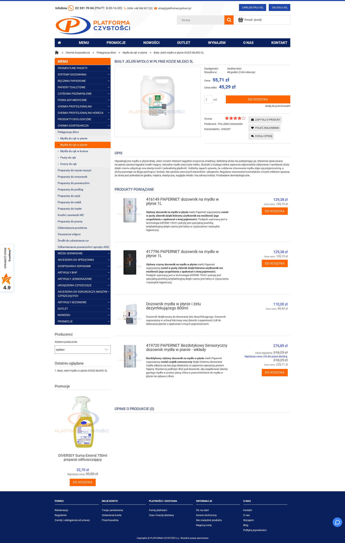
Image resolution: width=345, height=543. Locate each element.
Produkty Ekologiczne (74, 119)
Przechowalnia (110, 520)
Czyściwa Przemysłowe (75, 93)
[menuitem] (84, 42)
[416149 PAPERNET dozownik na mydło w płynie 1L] (130, 210)
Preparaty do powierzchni (73, 183)
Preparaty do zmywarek (72, 176)
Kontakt (247, 510)
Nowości (64, 315)
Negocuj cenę (204, 525)
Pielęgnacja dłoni (68, 132)
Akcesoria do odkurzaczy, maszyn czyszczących (82, 293)
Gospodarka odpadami (74, 266)
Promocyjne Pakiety (72, 68)
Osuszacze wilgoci (69, 234)
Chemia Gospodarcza (73, 125)
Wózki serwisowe (70, 253)
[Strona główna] (93, 25)
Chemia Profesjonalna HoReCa (80, 112)
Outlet (63, 308)
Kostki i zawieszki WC (71, 215)
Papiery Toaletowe (71, 87)
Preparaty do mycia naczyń (74, 170)
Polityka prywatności (255, 530)
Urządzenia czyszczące (75, 285)
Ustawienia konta (111, 515)
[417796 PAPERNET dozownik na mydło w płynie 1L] (130, 262)
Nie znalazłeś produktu (209, 520)
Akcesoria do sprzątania (76, 259)
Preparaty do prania (70, 221)
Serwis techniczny (206, 515)
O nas (246, 515)
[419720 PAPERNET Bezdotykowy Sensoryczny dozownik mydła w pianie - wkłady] (130, 356)
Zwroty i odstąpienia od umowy (72, 520)
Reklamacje (61, 510)
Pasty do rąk (68, 157)
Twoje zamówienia (112, 510)
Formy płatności (158, 510)
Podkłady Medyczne (72, 100)
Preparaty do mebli (69, 202)
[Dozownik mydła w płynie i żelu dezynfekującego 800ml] (130, 314)
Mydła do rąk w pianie (73, 138)
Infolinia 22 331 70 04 (88, 8)
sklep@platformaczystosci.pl (174, 8)
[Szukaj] (229, 20)
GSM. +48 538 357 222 (140, 8)
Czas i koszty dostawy (161, 515)
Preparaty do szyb (69, 195)
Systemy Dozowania (72, 74)
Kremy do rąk (68, 163)
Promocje (65, 321)
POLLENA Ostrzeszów (230, 123)
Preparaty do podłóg (70, 189)
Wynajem (248, 520)
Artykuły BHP (67, 272)
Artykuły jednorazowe (75, 278)
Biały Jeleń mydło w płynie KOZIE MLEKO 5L (82, 370)
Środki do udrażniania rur (73, 240)
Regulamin (61, 515)
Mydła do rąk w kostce (74, 151)
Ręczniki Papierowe (72, 80)
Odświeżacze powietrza (72, 227)
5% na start (202, 510)
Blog (245, 525)
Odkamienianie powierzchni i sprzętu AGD (83, 247)
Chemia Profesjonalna (75, 106)
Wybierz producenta (66, 342)
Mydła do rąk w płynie (73, 144)
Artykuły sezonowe (72, 302)
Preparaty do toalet (70, 208)
